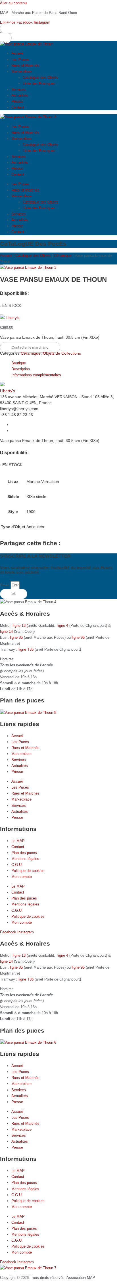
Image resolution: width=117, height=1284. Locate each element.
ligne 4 (63, 625)
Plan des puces (24, 853)
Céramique (63, 255)
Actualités (19, 95)
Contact (17, 107)
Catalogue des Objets (40, 77)
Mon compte (21, 876)
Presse (17, 101)
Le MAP (18, 841)
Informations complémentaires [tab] (36, 375)
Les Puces (20, 59)
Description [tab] (20, 369)
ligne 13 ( (20, 625)
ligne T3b (26, 649)
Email (5, 585)
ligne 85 (16, 637)
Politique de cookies (28, 871)
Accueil (17, 53)
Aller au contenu (13, 3)
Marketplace (21, 71)
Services (18, 89)
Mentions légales (25, 859)
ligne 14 (7, 631)
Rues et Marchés (25, 65)
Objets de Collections (62, 353)
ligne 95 (79, 637)
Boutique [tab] (18, 363)
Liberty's (12, 318)
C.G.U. (17, 865)
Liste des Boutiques (39, 83)
